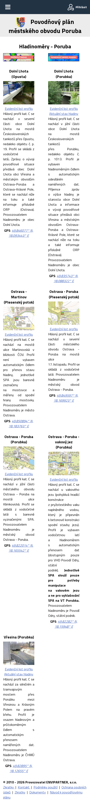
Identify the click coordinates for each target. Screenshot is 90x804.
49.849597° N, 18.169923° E (66, 398)
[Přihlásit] (71, 7)
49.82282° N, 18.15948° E (66, 624)
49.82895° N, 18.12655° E (21, 768)
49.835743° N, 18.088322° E (66, 278)
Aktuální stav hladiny (63, 113)
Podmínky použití (45, 787)
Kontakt (24, 787)
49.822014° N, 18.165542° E (21, 548)
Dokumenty (37, 792)
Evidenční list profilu (19, 108)
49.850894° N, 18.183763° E (21, 423)
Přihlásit (81, 7)
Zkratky (9, 787)
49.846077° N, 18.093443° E (21, 233)
